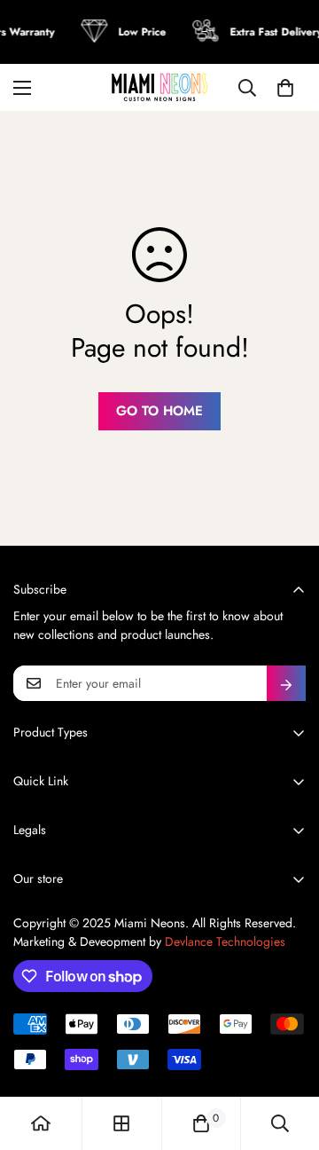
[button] (285, 87)
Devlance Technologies (225, 941)
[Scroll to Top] (287, 1056)
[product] (40, 1123)
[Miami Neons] (159, 87)
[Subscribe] (286, 683)
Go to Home (159, 411)
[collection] (121, 1123)
